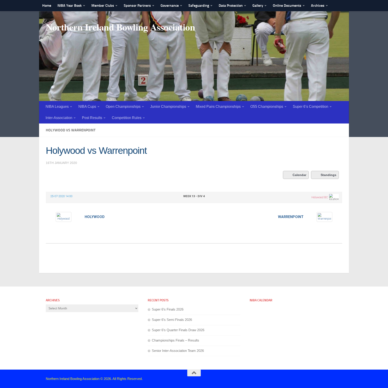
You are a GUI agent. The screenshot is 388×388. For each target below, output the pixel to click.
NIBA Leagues (57, 106)
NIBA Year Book (69, 5)
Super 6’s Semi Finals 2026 (172, 320)
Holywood (95, 217)
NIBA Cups (87, 106)
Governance (170, 5)
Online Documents (287, 5)
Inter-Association (59, 118)
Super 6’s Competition (310, 106)
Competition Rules (126, 118)
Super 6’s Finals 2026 (167, 309)
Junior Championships (168, 106)
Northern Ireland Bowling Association (120, 27)
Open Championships (123, 106)
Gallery (257, 5)
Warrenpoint (291, 217)
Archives (317, 5)
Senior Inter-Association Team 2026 (178, 351)
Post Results (92, 118)
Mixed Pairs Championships (218, 106)
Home (46, 5)
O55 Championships (266, 106)
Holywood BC (319, 197)
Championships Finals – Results (175, 340)
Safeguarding (198, 5)
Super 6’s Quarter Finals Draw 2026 (178, 330)
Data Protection (231, 5)
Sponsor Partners (137, 5)
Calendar (299, 175)
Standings (328, 175)
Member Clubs (102, 5)
